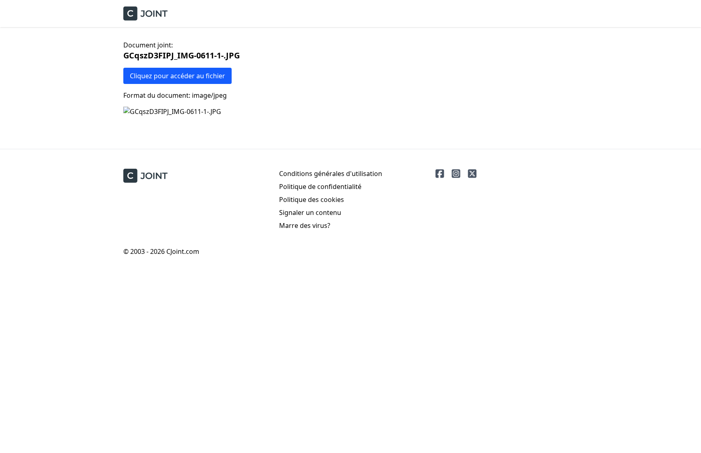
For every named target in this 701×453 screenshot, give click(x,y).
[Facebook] (440, 173)
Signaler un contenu (310, 212)
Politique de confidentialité (320, 186)
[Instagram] (456, 173)
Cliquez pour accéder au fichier (177, 75)
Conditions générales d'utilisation (330, 173)
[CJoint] (145, 176)
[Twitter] (472, 173)
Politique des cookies (311, 199)
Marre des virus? (304, 225)
